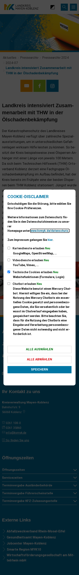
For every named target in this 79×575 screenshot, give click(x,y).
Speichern (39, 369)
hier (50, 239)
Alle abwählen (39, 359)
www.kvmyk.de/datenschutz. (50, 230)
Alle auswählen (39, 349)
